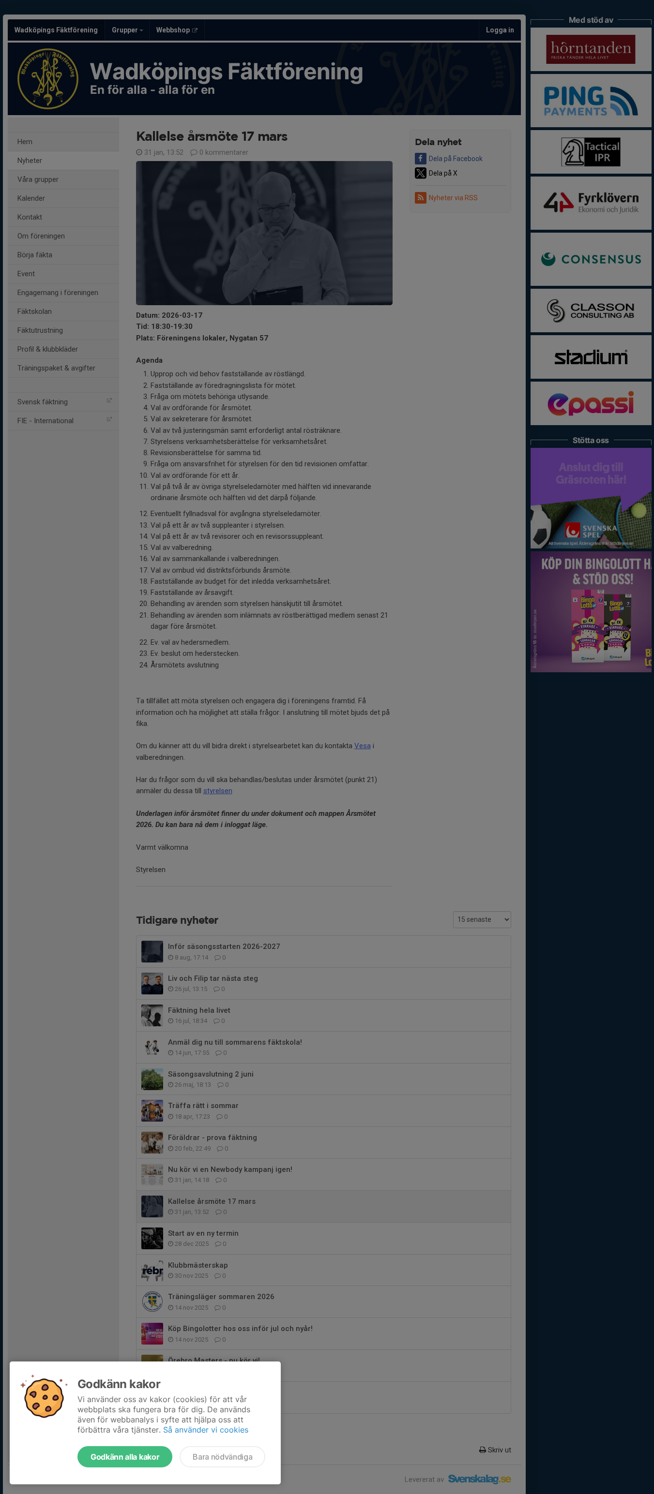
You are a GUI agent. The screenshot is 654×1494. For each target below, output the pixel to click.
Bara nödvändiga (222, 1457)
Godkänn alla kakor (125, 1457)
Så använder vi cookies (205, 1430)
